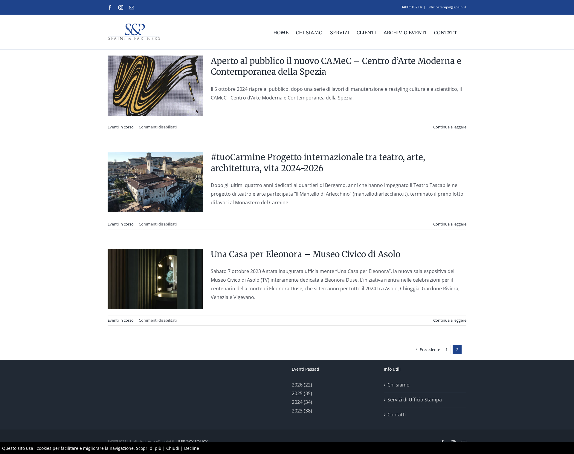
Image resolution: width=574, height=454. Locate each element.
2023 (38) (302, 410)
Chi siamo (398, 384)
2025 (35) (302, 393)
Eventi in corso (121, 127)
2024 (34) (302, 402)
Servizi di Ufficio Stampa (414, 399)
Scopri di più (148, 448)
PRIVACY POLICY (192, 441)
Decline (191, 448)
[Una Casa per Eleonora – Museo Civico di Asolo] (155, 279)
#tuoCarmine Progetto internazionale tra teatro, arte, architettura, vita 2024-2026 (318, 162)
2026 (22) (302, 384)
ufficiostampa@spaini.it (447, 7)
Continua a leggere (449, 127)
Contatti (396, 414)
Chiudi (172, 448)
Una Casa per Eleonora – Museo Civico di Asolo (305, 254)
